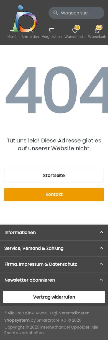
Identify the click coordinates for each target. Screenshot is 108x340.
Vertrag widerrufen (54, 297)
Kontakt (54, 194)
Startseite (54, 175)
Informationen (20, 232)
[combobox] (76, 13)
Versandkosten (74, 313)
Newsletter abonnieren (29, 280)
